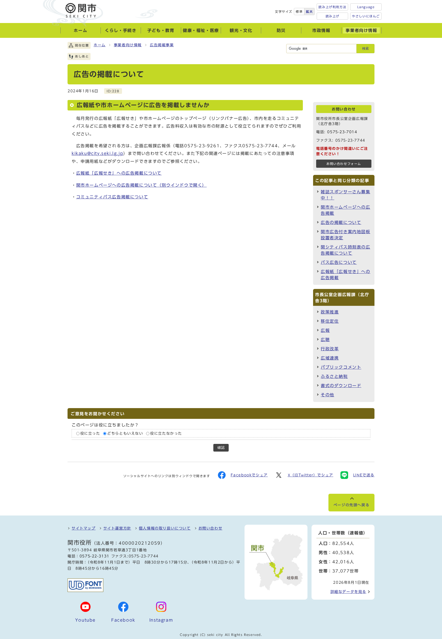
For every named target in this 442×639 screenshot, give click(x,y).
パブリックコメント (341, 367)
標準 (299, 11)
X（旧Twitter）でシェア (310, 475)
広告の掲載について (341, 222)
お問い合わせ (210, 528)
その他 (327, 395)
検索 (365, 48)
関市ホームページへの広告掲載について (141, 185)
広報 (325, 330)
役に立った (90, 433)
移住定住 (330, 321)
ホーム (100, 45)
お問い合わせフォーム (343, 163)
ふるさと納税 (334, 376)
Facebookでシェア (249, 475)
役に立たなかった (166, 433)
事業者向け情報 (128, 45)
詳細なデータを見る (348, 591)
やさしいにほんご (366, 16)
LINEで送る (363, 475)
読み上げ (332, 16)
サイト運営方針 (117, 528)
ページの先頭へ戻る (351, 505)
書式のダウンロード (341, 386)
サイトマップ (84, 528)
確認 (221, 448)
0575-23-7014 (342, 132)
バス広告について (339, 262)
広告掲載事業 (162, 45)
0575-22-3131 (94, 556)
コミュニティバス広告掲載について (112, 197)
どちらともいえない (125, 433)
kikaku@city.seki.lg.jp (97, 153)
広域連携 (330, 358)
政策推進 (330, 312)
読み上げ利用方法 (332, 6)
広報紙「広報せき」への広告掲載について (119, 173)
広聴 (325, 340)
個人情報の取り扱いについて (165, 528)
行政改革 (330, 349)
